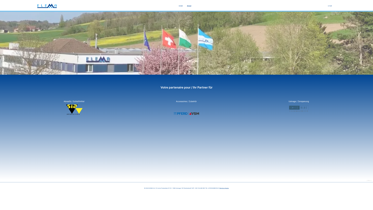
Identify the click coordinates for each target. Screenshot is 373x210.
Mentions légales (224, 188)
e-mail (330, 6)
